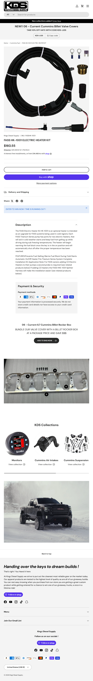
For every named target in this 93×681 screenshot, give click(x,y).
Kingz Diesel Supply (11, 136)
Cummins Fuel (15, 43)
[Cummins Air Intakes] (46, 444)
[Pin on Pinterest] (21, 201)
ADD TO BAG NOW (44, 340)
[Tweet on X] (12, 201)
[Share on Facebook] (17, 201)
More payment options (46, 183)
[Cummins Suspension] (76, 444)
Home (6, 43)
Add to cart (46, 170)
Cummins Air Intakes (46, 460)
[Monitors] (17, 444)
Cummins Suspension (76, 460)
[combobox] (46, 14)
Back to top (46, 554)
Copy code (53, 35)
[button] (82, 6)
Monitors (17, 460)
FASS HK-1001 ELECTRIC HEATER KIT (34, 43)
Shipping (7, 150)
